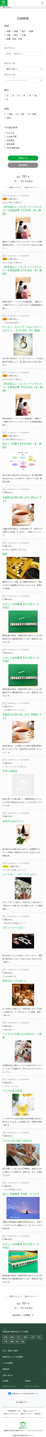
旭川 (24, 31)
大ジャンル (9, 63)
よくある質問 (7, 1363)
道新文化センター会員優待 (12, 1357)
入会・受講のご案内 (10, 1351)
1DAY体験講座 (13, 148)
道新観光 (38, 1414)
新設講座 (11, 144)
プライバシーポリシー (32, 1386)
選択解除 (23, 165)
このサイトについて (9, 1386)
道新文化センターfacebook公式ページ (25, 1393)
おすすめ (11, 133)
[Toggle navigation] (42, 3)
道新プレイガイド (26, 1414)
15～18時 (32, 114)
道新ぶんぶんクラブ (29, 1411)
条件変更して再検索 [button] (22, 1315)
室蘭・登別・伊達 (14, 39)
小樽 (8, 35)
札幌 (8, 31)
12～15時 (20, 114)
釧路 (31, 31)
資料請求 (5, 1369)
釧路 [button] (25, 1337)
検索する (23, 158)
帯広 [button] (39, 1337)
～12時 (10, 114)
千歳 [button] (5, 1341)
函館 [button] (12, 1337)
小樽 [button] (32, 1337)
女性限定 (11, 140)
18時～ (10, 118)
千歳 (24, 35)
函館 (16, 31)
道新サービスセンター (11, 1414)
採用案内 (28, 1381)
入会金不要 (12, 136)
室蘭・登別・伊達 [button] (17, 1341)
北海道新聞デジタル (14, 1411)
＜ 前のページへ (14, 187)
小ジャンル (9, 74)
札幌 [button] (5, 1337)
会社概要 (5, 1381)
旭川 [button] (18, 1337)
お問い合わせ (7, 1375)
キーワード (9, 48)
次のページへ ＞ (32, 187)
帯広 (16, 35)
